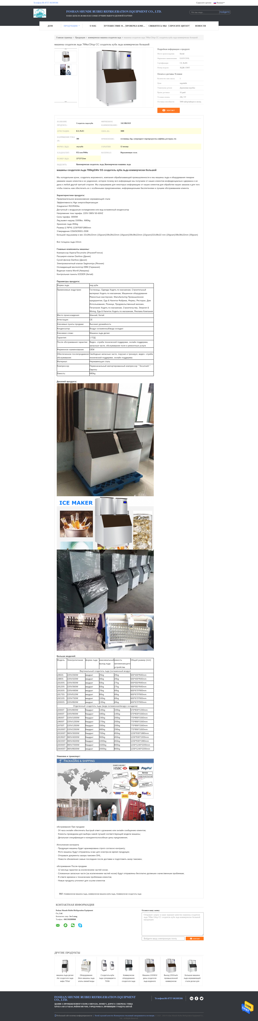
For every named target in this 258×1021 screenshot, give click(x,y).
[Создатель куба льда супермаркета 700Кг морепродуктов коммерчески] (107, 965)
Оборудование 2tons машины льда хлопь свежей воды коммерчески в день (86, 979)
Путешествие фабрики (114, 25)
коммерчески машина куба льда (101, 894)
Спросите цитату (203, 3)
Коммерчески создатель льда (128, 894)
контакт (171, 110)
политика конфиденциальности (80, 1015)
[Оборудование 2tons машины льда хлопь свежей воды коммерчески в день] (86, 965)
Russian (220, 3)
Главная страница (64, 37)
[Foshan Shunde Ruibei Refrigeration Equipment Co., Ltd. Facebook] (197, 998)
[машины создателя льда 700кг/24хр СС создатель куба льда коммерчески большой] (65, 56)
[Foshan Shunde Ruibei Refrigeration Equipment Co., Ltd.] (49, 13)
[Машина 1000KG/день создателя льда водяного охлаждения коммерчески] (149, 965)
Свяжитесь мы (158, 25)
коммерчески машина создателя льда (104, 37)
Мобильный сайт (62, 1015)
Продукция (70, 25)
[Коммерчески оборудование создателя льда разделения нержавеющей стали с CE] (128, 965)
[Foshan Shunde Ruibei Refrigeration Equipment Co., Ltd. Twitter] (202, 998)
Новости (200, 25)
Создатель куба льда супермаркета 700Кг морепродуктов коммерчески (107, 981)
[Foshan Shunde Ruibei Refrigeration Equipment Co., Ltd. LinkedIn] (192, 998)
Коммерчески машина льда (75, 894)
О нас (93, 25)
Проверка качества (136, 25)
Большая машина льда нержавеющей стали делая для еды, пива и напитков (192, 981)
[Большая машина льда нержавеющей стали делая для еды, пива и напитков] (192, 965)
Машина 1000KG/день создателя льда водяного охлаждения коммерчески (149, 981)
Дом (50, 25)
